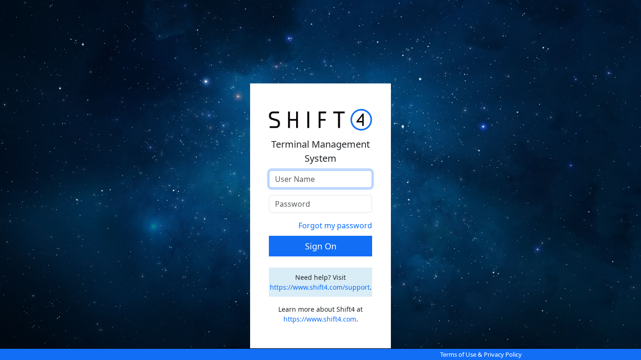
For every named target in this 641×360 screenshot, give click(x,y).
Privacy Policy (503, 354)
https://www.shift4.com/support (320, 287)
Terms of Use (458, 354)
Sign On (320, 246)
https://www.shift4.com (319, 319)
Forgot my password (335, 225)
